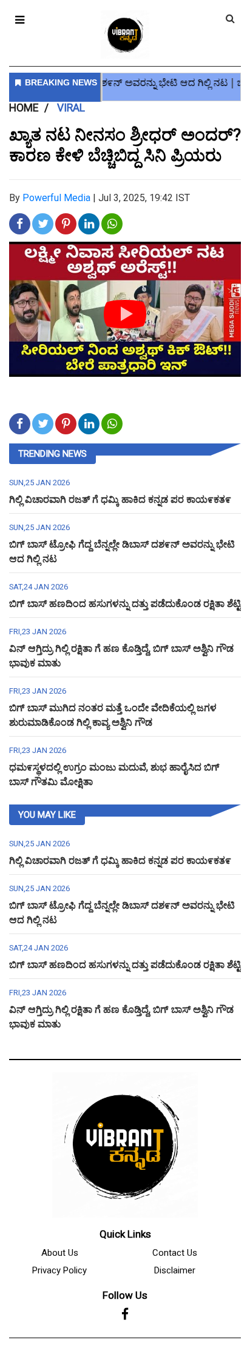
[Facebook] (125, 1314)
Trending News (52, 453)
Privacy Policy (59, 1270)
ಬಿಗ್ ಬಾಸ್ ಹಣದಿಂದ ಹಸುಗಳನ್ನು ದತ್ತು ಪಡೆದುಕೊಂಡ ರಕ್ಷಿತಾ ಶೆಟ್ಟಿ (125, 603)
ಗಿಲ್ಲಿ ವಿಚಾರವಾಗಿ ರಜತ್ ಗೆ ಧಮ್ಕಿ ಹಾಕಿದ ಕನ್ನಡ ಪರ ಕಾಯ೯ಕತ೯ (120, 499)
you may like (47, 814)
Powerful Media (56, 198)
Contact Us (174, 1252)
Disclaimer (174, 1270)
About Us (59, 1252)
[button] (19, 19)
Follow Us (125, 1295)
